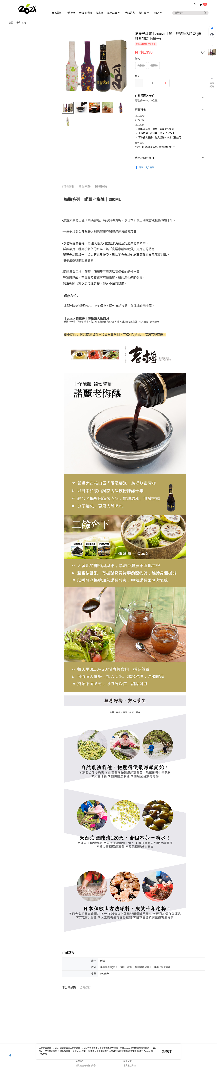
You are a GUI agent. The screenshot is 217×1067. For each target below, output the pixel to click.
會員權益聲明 (129, 1065)
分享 (141, 167)
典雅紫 (141, 65)
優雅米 (153, 65)
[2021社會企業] (27, 8)
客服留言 (127, 1061)
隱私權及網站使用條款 (86, 1065)
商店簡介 (80, 1061)
